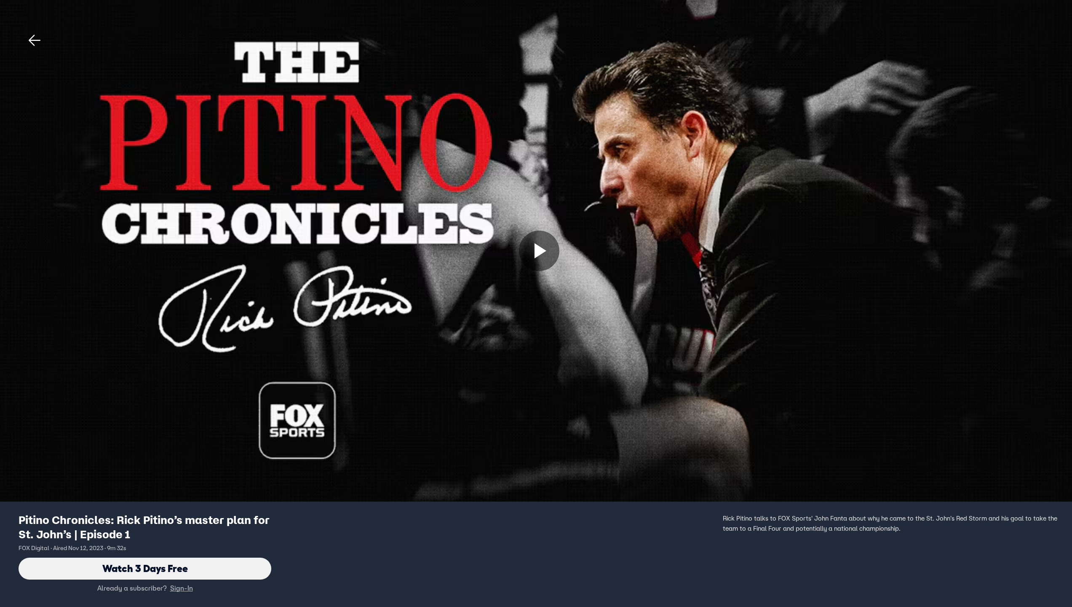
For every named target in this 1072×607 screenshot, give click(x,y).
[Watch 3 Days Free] (539, 251)
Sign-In (181, 588)
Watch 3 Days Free (145, 568)
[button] (34, 40)
